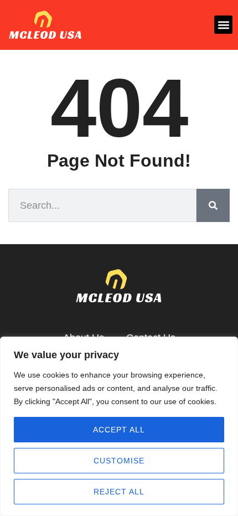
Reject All (119, 491)
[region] (119, 426)
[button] (223, 25)
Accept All (119, 429)
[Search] (213, 205)
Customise (119, 460)
